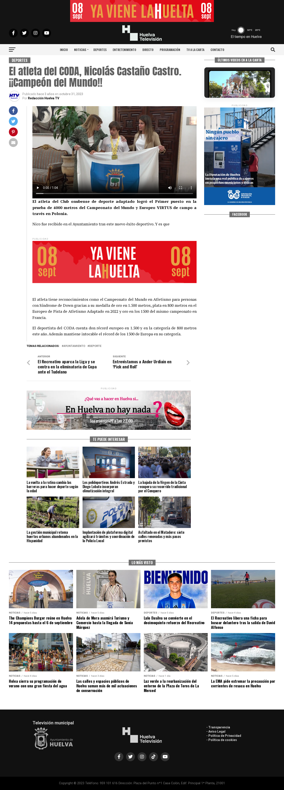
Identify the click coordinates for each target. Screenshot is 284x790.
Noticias (80, 49)
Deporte (95, 346)
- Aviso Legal (215, 731)
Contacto (217, 49)
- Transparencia (218, 727)
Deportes (99, 49)
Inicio (64, 49)
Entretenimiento (124, 49)
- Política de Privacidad (223, 735)
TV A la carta (195, 49)
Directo (148, 49)
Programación (170, 49)
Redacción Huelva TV (43, 98)
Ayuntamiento (74, 346)
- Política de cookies (221, 739)
